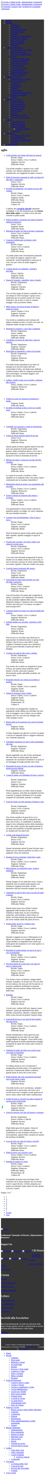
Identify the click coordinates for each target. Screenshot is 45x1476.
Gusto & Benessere (14, 48)
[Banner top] (22, 9)
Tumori (14, 97)
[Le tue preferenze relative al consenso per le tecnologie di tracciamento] (2, 1107)
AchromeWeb (23, 1349)
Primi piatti (15, 27)
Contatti (14, 142)
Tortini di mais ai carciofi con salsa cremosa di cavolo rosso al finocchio (24, 1100)
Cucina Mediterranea (20, 59)
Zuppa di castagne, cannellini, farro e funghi (23, 280)
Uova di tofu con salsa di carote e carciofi (22, 1141)
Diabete (14, 88)
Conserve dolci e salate (21, 50)
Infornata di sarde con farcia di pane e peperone (25, 231)
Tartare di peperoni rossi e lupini (19, 693)
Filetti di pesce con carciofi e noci (19, 1152)
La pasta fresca (17, 70)
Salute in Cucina (13, 77)
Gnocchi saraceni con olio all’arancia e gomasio (25, 1112)
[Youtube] (15, 14)
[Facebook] (9, 14)
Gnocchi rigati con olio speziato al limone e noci (25, 802)
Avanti (8, 1213)
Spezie (14, 113)
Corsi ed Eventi (18, 138)
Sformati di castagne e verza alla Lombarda (23, 329)
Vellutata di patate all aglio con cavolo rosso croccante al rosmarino (23, 1051)
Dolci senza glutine (19, 63)
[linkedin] (17, 14)
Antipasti (15, 25)
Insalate (14, 34)
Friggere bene (17, 66)
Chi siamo (10, 133)
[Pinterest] (19, 14)
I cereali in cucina (18, 68)
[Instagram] (12, 14)
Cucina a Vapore (18, 52)
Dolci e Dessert (18, 41)
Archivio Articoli (23, 129)
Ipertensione (16, 90)
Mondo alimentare (14, 99)
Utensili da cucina (19, 115)
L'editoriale (16, 131)
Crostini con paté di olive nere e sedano (22, 653)
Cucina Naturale (18, 127)
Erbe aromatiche (18, 104)
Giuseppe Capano (32, 1347)
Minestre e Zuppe (18, 30)
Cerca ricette (11, 145)
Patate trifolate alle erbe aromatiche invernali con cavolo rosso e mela (23, 1078)
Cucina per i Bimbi (19, 61)
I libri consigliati (18, 124)
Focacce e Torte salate (21, 36)
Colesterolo (16, 86)
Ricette (9, 23)
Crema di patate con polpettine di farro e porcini (25, 775)
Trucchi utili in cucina (20, 118)
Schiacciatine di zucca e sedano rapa (20, 924)
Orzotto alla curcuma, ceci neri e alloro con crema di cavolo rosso (23, 543)
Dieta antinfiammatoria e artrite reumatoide (22, 94)
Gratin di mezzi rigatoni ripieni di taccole (22, 436)
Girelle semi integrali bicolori (17, 835)
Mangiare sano (17, 109)
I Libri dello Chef (8, 1300)
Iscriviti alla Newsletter (21, 140)
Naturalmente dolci (19, 72)
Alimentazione (17, 102)
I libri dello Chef (18, 122)
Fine (8, 1215)
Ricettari (14, 45)
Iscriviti (4, 1333)
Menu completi (17, 43)
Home (8, 21)
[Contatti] (7, 14)
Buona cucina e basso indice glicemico (21, 80)
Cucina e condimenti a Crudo (22, 1387)
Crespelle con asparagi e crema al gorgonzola (24, 427)
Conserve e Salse (19, 39)
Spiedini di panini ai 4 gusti (17, 1162)
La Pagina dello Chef (20, 136)
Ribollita (9, 995)
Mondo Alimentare (8, 1290)
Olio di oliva (16, 111)
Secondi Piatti (17, 32)
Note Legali (5, 1269)
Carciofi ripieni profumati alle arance (20, 568)
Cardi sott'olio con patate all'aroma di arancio (24, 155)
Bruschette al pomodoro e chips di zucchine (23, 351)
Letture (9, 120)
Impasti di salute (18, 106)
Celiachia (15, 84)
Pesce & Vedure (18, 75)
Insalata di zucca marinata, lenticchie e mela (23, 857)
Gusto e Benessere (8, 1283)
